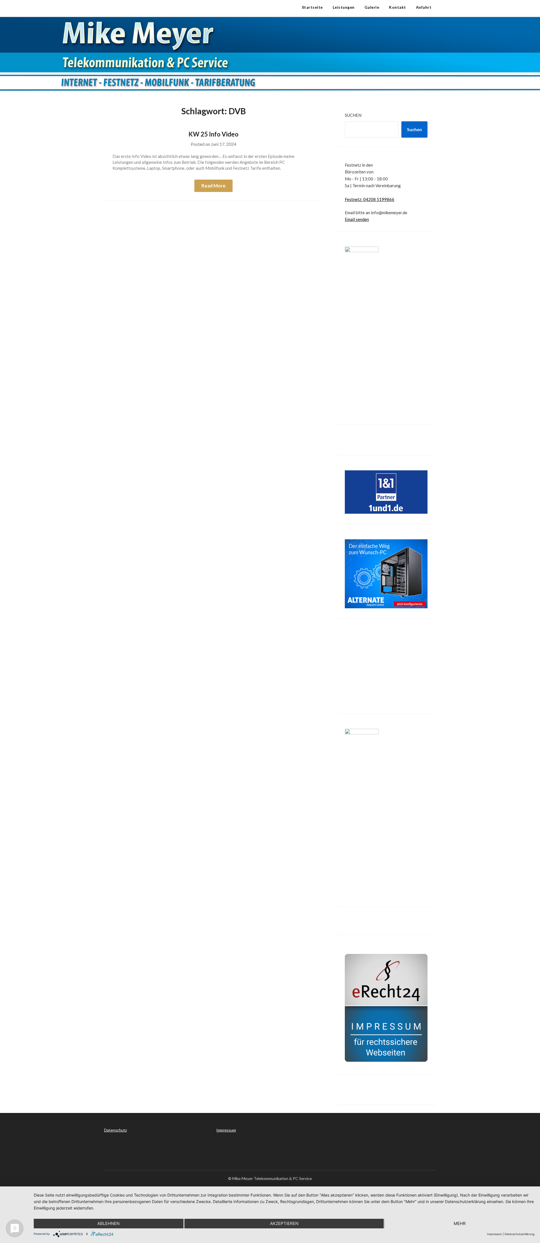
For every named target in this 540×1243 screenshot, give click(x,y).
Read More (213, 186)
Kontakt (397, 7)
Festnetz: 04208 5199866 (369, 199)
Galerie (371, 7)
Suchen (353, 115)
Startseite (312, 7)
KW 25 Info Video (213, 134)
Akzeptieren (284, 1223)
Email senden (357, 219)
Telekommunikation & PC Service (150, 7)
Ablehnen (108, 1223)
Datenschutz (115, 1130)
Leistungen (344, 7)
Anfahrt (424, 7)
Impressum (226, 1130)
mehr (460, 1223)
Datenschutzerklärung (519, 1234)
